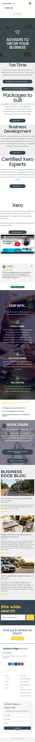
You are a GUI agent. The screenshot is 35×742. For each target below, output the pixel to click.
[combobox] (13, 617)
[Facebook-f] (9, 664)
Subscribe (17, 728)
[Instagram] (16, 664)
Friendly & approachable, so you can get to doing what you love (16, 402)
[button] (30, 3)
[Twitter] (12, 664)
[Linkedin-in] (19, 664)
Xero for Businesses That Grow (14, 411)
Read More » (5, 511)
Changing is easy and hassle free (14, 408)
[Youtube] (22, 664)
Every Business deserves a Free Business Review (16, 415)
